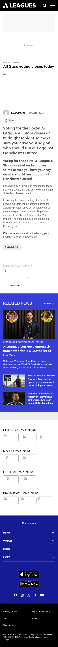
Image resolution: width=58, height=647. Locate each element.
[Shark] (44, 437)
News (16, 62)
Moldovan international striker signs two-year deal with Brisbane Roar (40, 399)
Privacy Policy (27, 271)
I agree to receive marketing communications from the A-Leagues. (28, 276)
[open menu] (52, 5)
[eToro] (27, 458)
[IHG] (27, 479)
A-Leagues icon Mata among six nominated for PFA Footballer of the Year (27, 351)
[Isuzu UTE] (10, 437)
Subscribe (15, 285)
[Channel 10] (10, 500)
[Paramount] (27, 500)
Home (6, 62)
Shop (5, 618)
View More (49, 303)
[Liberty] (10, 458)
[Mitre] (10, 479)
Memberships (9, 625)
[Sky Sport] (44, 500)
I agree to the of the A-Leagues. (30, 271)
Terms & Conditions (40, 611)
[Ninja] (27, 437)
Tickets (34, 618)
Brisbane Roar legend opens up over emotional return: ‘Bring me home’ (41, 382)
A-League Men (12, 247)
